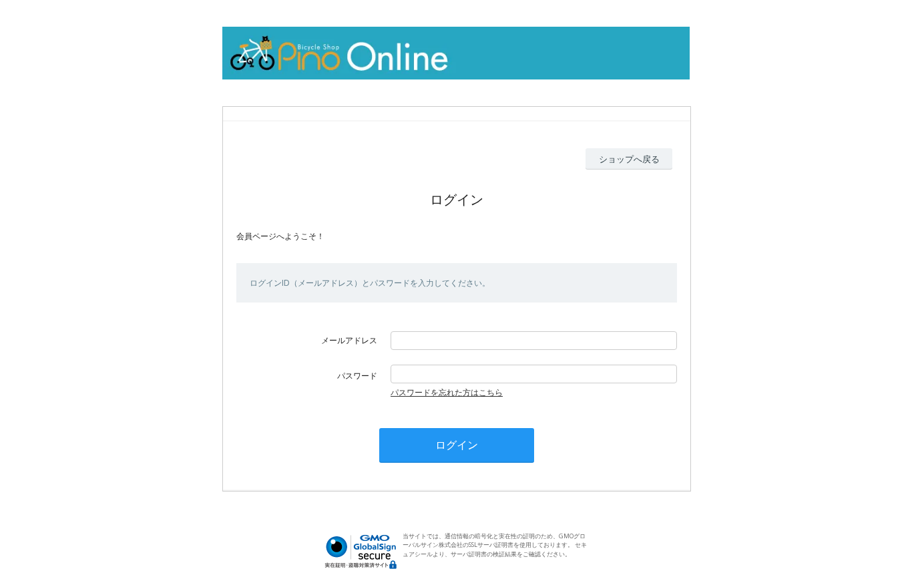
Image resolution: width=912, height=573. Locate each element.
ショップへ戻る (629, 159)
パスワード (357, 375)
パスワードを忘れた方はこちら (447, 392)
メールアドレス (349, 340)
